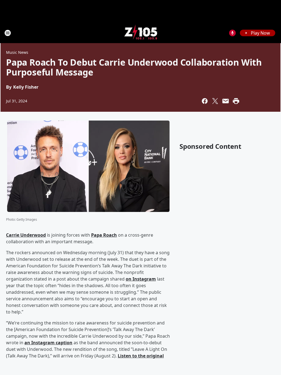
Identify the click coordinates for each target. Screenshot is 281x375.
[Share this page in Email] (225, 101)
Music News (17, 52)
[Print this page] (236, 101)
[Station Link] (140, 33)
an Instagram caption (48, 343)
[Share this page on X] (215, 101)
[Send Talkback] (232, 33)
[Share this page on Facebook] (205, 101)
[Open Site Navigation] (7, 33)
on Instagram (141, 279)
